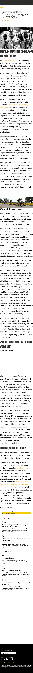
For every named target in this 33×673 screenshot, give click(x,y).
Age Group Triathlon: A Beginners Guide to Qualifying (16, 583)
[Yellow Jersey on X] (4, 659)
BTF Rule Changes (8, 558)
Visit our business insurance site (7, 662)
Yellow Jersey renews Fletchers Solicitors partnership (16, 539)
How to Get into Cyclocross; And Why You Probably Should (14, 484)
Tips (1, 7)
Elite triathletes (9, 60)
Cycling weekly (23, 468)
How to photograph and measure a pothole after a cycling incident (16, 525)
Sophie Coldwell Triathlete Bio (12, 570)
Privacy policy (4, 667)
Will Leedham (7, 20)
